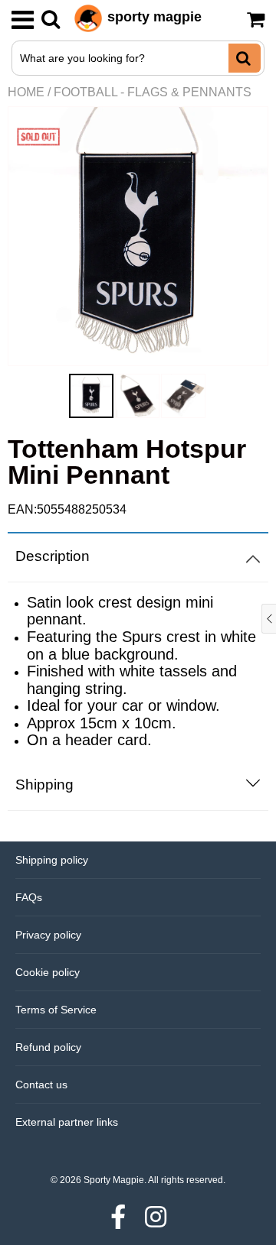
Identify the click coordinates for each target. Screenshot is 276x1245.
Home (26, 92)
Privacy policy (48, 935)
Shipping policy (51, 860)
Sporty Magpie (114, 1180)
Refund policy (48, 1047)
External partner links (66, 1122)
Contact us (41, 1084)
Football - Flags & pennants (152, 92)
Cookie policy (47, 972)
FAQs (28, 897)
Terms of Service (56, 1009)
